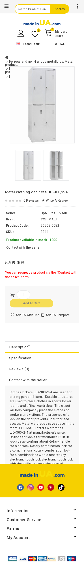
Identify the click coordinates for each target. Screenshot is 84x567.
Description (19, 347)
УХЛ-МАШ (49, 219)
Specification (20, 358)
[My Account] (21, 33)
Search (60, 9)
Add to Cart (31, 303)
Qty (12, 295)
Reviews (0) (19, 369)
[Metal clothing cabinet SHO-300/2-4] (42, 105)
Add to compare (58, 315)
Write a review (57, 200)
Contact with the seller (28, 380)
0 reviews (31, 200)
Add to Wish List (27, 315)
